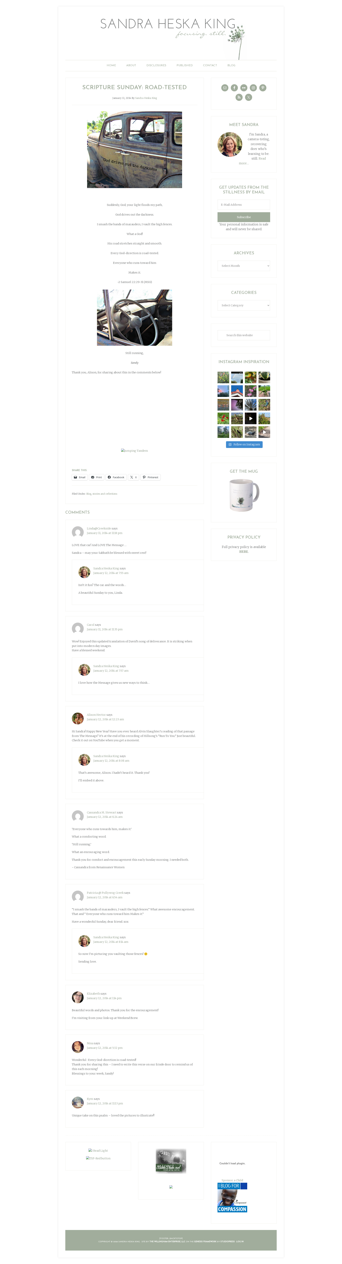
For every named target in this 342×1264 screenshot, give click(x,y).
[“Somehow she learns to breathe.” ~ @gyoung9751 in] (223, 432)
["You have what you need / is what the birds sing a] (237, 432)
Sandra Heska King (171, 36)
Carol (90, 625)
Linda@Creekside (99, 528)
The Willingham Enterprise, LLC (167, 1242)
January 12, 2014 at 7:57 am (111, 670)
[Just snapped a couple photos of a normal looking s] (237, 405)
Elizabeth (93, 993)
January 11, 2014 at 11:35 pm (105, 629)
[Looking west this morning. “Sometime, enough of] (223, 391)
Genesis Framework (205, 1242)
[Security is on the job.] (237, 391)
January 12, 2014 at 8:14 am (110, 942)
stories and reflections (104, 493)
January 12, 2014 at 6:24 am (105, 817)
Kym (90, 1099)
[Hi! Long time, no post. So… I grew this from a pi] (264, 391)
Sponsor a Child (232, 1180)
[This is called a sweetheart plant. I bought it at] (264, 377)
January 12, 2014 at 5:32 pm (105, 1048)
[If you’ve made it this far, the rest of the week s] (250, 432)
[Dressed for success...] (264, 405)
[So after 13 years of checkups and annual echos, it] (250, 391)
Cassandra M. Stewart (101, 812)
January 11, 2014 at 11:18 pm (105, 533)
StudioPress (227, 1242)
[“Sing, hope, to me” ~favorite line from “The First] (223, 418)
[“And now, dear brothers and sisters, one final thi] (223, 377)
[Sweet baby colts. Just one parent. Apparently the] (237, 418)
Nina (90, 1043)
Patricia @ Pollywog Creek (105, 893)
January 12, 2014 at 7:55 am (111, 573)
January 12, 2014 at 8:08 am (111, 760)
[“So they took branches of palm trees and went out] (250, 405)
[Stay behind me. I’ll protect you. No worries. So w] (264, 432)
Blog (88, 493)
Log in (240, 1242)
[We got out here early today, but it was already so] (223, 405)
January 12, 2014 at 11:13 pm (105, 1103)
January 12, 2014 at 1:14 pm (104, 998)
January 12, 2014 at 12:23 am (105, 719)
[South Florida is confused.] (264, 418)
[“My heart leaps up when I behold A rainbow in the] (237, 377)
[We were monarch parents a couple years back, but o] (250, 377)
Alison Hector (96, 715)
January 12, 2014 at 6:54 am (105, 897)
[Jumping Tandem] (134, 451)
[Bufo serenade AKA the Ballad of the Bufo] (250, 418)
